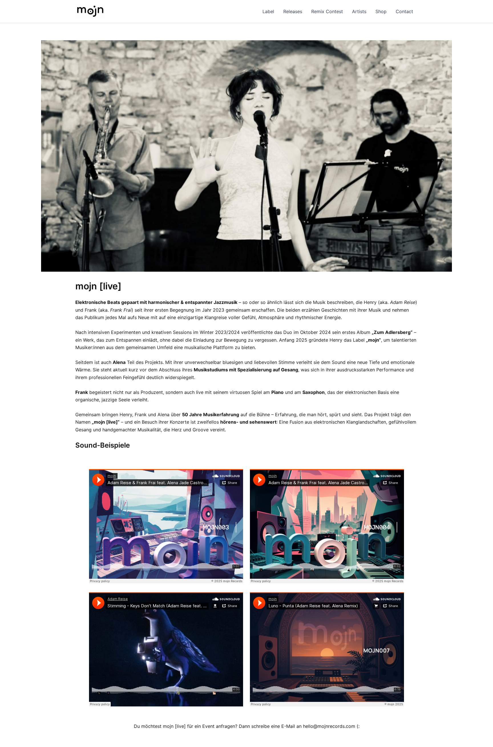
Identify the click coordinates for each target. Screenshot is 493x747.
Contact (404, 11)
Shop (381, 11)
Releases (292, 11)
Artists (359, 11)
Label (268, 11)
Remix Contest (327, 11)
